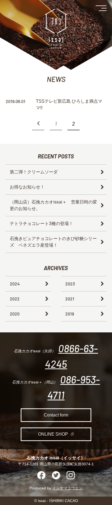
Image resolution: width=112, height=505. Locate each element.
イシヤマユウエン (67, 488)
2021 (69, 298)
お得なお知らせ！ (27, 187)
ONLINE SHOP (53, 434)
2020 (15, 313)
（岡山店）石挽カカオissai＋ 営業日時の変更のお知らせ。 (53, 205)
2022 (15, 298)
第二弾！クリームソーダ (34, 172)
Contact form (56, 415)
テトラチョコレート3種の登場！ (41, 223)
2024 (15, 283)
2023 (70, 283)
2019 (69, 313)
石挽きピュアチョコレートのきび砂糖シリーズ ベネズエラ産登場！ (53, 241)
